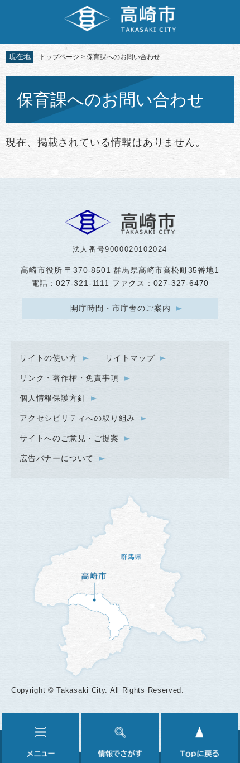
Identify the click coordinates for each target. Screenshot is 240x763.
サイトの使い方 (49, 357)
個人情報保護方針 (52, 398)
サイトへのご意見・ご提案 (69, 438)
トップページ (59, 57)
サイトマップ (130, 357)
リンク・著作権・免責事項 (69, 377)
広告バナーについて (57, 458)
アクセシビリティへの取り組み (77, 418)
